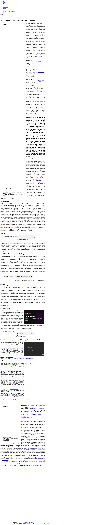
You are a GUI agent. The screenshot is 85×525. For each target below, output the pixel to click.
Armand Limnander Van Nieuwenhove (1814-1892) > (31, 465)
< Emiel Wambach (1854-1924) (9, 465)
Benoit (33, 61)
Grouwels (39, 449)
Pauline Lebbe (5, 351)
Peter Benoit (40, 180)
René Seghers (31, 158)
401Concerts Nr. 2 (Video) (40, 80)
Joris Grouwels (20, 350)
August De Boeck (9, 357)
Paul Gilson (9, 395)
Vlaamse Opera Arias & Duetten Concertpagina (23, 358)
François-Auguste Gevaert (13, 355)
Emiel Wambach (34, 414)
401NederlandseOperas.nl (27, 522)
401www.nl (31, 523)
